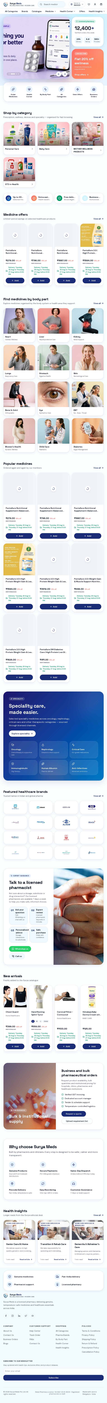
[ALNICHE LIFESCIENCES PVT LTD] (92, 822)
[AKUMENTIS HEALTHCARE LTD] (15, 822)
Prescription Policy (90, 1347)
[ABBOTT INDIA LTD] (41, 807)
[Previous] (58, 74)
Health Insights (96, 11)
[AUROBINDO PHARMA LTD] (15, 852)
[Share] (99, 232)
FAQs (32, 1339)
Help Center (35, 1331)
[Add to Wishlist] (99, 238)
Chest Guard (12, 1012)
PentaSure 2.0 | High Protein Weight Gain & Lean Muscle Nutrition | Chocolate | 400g (19, 651)
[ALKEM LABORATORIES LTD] (66, 822)
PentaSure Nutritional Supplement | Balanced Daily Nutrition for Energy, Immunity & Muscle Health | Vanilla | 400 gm (39, 252)
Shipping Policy (89, 1339)
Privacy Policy (88, 1335)
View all (97, 117)
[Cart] (101, 4)
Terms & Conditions (91, 1331)
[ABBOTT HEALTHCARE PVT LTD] (15, 807)
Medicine (49, 11)
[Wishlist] (88, 4)
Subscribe (54, 1377)
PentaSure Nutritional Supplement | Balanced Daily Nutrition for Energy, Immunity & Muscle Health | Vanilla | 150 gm (14, 252)
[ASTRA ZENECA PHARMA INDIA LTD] (92, 837)
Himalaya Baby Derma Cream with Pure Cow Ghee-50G (92, 1013)
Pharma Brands (63, 1335)
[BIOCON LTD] (92, 852)
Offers (82, 11)
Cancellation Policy (90, 1352)
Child (46, 1021)
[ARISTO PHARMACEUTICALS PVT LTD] (66, 837)
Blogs (5, 1343)
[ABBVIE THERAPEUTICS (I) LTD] (66, 807)
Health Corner (66, 11)
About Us (7, 1331)
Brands (25, 11)
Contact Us (8, 1335)
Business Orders (10, 1339)
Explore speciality (21, 733)
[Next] (64, 74)
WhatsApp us (21, 949)
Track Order (35, 1335)
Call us (18, 956)
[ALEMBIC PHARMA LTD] (41, 822)
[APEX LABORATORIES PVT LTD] (41, 837)
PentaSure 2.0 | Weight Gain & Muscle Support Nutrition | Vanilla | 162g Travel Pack (87, 580)
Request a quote (74, 1114)
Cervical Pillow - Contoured (65, 1013)
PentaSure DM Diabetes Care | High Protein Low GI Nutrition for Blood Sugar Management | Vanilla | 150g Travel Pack (53, 651)
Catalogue (37, 11)
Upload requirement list (77, 1121)
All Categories (11, 11)
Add (16, 280)
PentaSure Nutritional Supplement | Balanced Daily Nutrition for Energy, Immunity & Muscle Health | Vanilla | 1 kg (65, 252)
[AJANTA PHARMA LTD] (92, 807)
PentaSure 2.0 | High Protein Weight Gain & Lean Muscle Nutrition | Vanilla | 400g (91, 252)
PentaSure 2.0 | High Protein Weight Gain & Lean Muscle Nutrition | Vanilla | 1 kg (53, 580)
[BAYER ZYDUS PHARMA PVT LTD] (41, 852)
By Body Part (62, 1339)
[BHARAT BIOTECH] (66, 852)
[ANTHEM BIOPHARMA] (15, 837)
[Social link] (5, 1315)
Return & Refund (89, 1343)
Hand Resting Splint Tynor (38, 1013)
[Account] (95, 4)
